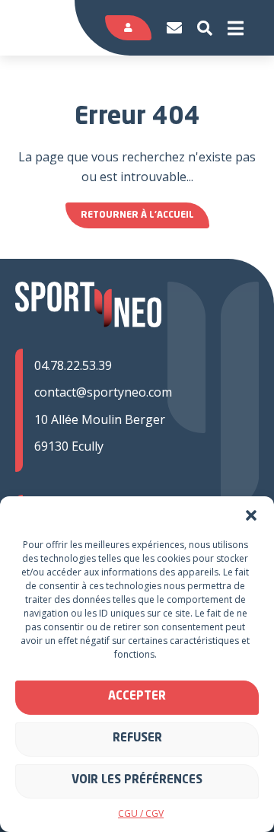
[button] (251, 515)
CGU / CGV (141, 813)
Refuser (137, 738)
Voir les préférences (137, 780)
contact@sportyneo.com (103, 392)
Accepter (137, 697)
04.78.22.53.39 (73, 365)
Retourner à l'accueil (137, 215)
